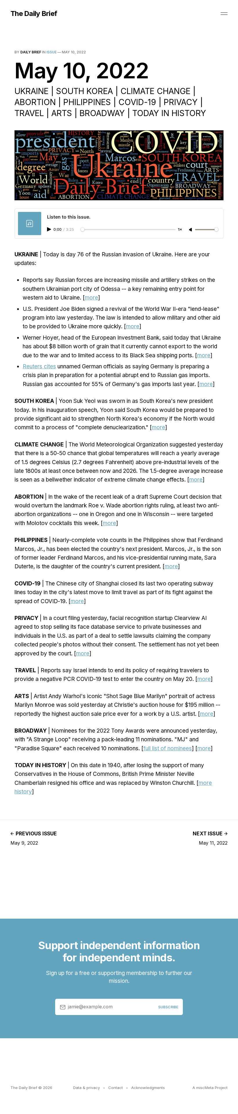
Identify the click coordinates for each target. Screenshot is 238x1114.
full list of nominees (167, 748)
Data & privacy (86, 1087)
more (91, 297)
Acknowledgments (148, 1087)
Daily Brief (30, 52)
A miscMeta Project (210, 1087)
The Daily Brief (33, 13)
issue (51, 52)
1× (180, 230)
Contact (115, 1087)
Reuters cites (39, 366)
